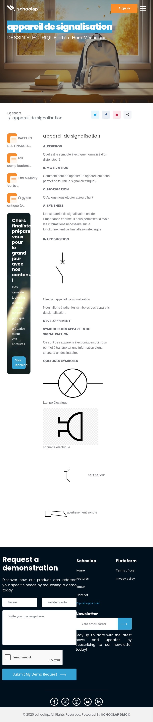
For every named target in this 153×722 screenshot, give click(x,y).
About (80, 587)
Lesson (14, 113)
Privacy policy (125, 579)
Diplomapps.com (88, 603)
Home (80, 570)
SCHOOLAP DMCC (115, 714)
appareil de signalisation (37, 118)
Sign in (124, 8)
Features (82, 579)
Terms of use (125, 570)
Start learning (20, 362)
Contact (82, 595)
